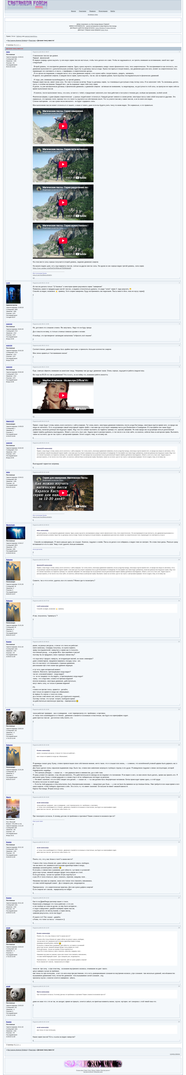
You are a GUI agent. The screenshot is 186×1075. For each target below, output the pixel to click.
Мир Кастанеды (105, 1070)
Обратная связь (98, 1071)
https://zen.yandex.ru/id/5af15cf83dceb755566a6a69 (52, 268)
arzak (8, 709)
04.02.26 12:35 (44, 928)
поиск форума (111, 28)
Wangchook (10, 525)
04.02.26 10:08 (44, 709)
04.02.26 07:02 (44, 600)
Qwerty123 (10, 421)
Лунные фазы (79, 1070)
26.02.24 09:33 (44, 525)
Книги (85, 1070)
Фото (89, 1070)
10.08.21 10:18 (44, 283)
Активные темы (93, 14)
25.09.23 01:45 (44, 421)
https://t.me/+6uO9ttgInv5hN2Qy (42, 275)
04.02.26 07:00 (44, 559)
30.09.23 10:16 (44, 443)
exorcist (9, 324)
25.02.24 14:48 (44, 472)
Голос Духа (104, 30)
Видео (93, 1070)
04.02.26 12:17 (44, 842)
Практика (32, 40)
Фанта (8, 797)
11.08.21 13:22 (44, 367)
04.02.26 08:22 (44, 641)
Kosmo (8, 642)
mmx (8, 52)
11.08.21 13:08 (44, 324)
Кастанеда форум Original (17, 40)
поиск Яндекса (100, 28)
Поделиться (36, 52)
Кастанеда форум (88, 1071)
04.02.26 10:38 (44, 745)
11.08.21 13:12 (44, 345)
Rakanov (9, 560)
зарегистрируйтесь (31, 36)
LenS (8, 283)
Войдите (19, 36)
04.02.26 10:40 (44, 797)
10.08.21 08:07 (44, 52)
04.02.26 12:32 (44, 898)
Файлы (98, 1070)
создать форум (175, 1054)
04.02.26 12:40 (44, 986)
